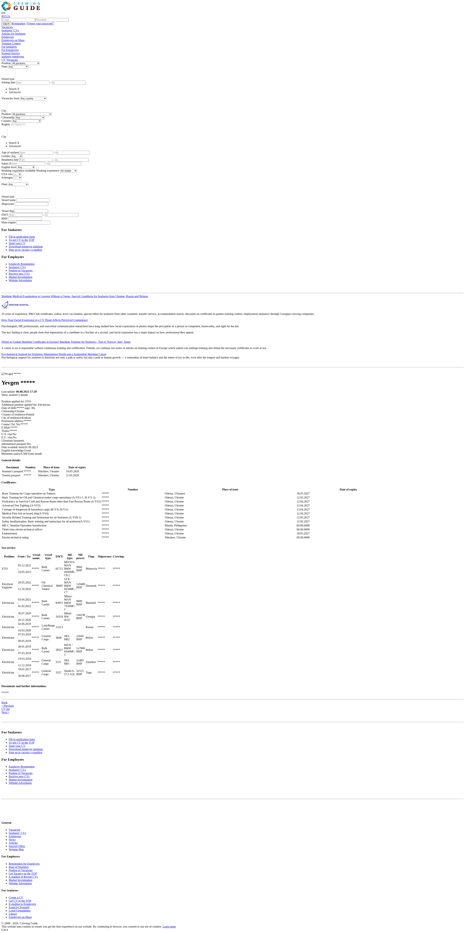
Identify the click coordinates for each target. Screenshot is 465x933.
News (12, 839)
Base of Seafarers (19, 867)
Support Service (10, 53)
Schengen (7, 177)
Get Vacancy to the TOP (23, 873)
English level (8, 167)
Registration (18, 23)
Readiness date (10, 159)
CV (3, 59)
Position (6, 63)
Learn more (169, 926)
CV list (5, 709)
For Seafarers (9, 46)
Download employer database (26, 246)
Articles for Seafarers (13, 33)
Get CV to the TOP (20, 900)
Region (5, 124)
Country (6, 120)
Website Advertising (20, 280)
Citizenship (7, 117)
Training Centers (11, 43)
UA (8, 16)
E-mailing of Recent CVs (23, 876)
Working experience (47, 170)
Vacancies (7, 27)
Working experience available (18, 170)
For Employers (10, 50)
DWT (4, 214)
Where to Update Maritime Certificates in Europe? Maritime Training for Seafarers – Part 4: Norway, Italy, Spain (65, 341)
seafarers (6, 56)
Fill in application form (22, 236)
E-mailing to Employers (22, 904)
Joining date (8, 82)
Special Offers (17, 846)
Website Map (16, 849)
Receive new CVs (19, 273)
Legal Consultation (20, 910)
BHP (4, 218)
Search (13, 88)
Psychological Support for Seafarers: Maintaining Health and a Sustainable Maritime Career (53, 354)
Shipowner (7, 203)
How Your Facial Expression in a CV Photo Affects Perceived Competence (44, 320)
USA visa (7, 174)
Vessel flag (7, 210)
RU (3, 16)
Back (4, 702)
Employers (7, 36)
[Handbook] (4, 815)
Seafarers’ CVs (10, 30)
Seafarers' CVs (17, 267)
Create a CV (16, 897)
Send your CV (17, 243)
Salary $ (6, 163)
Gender (5, 156)
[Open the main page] (21, 9)
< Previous (7, 705)
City (3, 110)
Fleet (4, 66)
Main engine (8, 222)
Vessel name (8, 200)
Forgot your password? (40, 23)
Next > (5, 712)
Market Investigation (20, 277)
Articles (13, 842)
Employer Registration (22, 263)
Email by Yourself (19, 907)
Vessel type (7, 78)
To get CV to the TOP (21, 240)
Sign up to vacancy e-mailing (25, 249)
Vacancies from (10, 98)
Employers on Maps (13, 40)
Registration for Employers (24, 863)
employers (18, 56)
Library (13, 913)
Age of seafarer (10, 152)
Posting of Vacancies (21, 270)
